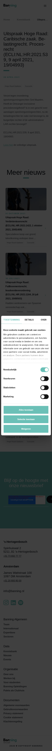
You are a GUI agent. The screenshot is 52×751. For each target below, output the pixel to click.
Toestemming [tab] (11, 319)
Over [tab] (44, 319)
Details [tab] (29, 319)
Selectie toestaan (26, 419)
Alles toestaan (26, 409)
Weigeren (26, 428)
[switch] (44, 378)
